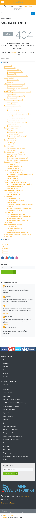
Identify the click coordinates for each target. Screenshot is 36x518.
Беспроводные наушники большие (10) (19, 216)
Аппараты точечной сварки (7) (16, 154)
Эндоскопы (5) (11, 138)
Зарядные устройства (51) (12, 162)
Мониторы (6, 389)
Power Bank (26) (12, 226)
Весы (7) (9, 108)
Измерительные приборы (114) (13, 170)
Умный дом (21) (9, 78)
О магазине (6, 248)
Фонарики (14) (11, 90)
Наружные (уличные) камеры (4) (17, 136)
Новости (5, 360)
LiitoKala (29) (11, 164)
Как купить (5, 244)
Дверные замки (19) (13, 80)
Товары (5, 459)
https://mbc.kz (28, 6)
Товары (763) (8, 236)
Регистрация (10, 515)
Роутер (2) (10, 82)
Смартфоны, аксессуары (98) (13, 224)
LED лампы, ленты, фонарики (12, 399)
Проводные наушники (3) (14, 218)
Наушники (6, 446)
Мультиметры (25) (12, 176)
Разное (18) (10, 144)
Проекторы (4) (8, 222)
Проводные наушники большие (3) (17, 220)
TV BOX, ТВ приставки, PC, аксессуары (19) (17, 92)
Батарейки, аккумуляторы (11, 406)
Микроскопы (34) (9, 196)
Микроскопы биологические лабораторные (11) (15, 201)
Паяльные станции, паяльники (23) (17, 160)
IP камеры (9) (11, 130)
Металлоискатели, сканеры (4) (13, 190)
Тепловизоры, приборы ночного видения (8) (17, 234)
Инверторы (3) (11, 74)
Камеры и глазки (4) (13, 134)
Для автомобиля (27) (10, 140)
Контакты (5, 253)
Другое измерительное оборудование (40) (20, 174)
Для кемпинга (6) (9, 146)
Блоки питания (7, 393)
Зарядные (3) (11, 142)
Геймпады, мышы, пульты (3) (16, 96)
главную (13, 52)
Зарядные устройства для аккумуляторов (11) (15, 167)
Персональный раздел (8, 503)
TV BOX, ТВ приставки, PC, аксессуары (15, 403)
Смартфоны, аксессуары (10, 453)
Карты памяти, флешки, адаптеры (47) (19, 114)
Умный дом (6, 396)
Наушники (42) (8, 212)
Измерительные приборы (11, 429)
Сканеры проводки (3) (13, 194)
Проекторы (6, 449)
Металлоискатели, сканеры (11, 439)
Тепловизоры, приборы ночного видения (15, 456)
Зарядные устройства (9, 426)
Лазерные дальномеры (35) (15, 186)
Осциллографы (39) (13, 178)
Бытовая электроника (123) (12, 106)
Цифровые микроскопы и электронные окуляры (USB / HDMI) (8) (19, 209)
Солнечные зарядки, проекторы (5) (17, 88)
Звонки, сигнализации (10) (15, 112)
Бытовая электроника (9, 409)
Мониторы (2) (8, 66)
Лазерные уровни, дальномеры (12, 436)
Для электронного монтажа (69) (14, 152)
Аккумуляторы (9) (12, 102)
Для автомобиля (8, 416)
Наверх (4, 511)
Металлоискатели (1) (13, 192)
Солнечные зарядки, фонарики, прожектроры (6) (16, 149)
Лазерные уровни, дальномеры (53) (15, 182)
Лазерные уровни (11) (13, 188)
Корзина (5, 517)
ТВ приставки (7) (12, 98)
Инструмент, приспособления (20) (17, 158)
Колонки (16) (10, 116)
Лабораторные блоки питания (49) (17, 76)
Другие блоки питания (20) (15, 72)
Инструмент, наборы (9, 433)
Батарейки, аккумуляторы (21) (13, 100)
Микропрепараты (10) (13, 198)
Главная (5, 385)
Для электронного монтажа (11, 423)
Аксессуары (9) (11, 94)
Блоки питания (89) (10, 68)
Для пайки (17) (11, 156)
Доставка (5, 246)
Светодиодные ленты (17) (15, 86)
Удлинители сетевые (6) (14, 126)
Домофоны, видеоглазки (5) (15, 132)
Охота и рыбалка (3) (13, 120)
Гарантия (5, 251)
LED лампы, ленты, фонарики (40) (14, 84)
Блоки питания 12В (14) (14, 70)
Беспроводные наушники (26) (16, 214)
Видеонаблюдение (8, 413)
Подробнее (5, 293)
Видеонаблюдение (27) (11, 128)
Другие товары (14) (13, 110)
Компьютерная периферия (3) (16, 118)
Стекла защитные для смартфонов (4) (18, 232)
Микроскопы (6, 443)
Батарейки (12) (11, 104)
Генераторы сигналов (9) (14, 172)
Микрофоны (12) (12, 230)
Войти (4, 515)
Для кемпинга (7, 419)
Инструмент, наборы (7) (11, 180)
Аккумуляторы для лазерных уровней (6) (19, 184)
